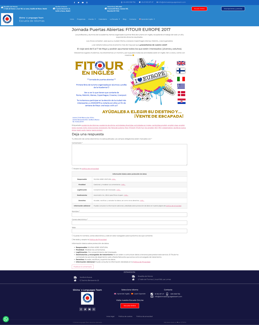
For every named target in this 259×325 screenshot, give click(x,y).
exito (85, 128)
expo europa (93, 128)
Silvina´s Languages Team (31, 18)
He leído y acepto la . (90, 239)
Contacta (132, 19)
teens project (97, 130)
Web (74, 227)
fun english (149, 128)
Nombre (76, 211)
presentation (167, 128)
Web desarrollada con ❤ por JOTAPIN (175, 322)
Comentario (77, 143)
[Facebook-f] (74, 2)
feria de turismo (117, 128)
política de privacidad (90, 169)
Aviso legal (110, 316)
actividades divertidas (124, 125)
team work (81, 130)
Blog (124, 19)
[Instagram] (86, 2)
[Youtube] (82, 2)
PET (160, 128)
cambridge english (159, 125)
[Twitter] (78, 2)
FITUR (138, 128)
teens (88, 130)
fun (142, 128)
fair (109, 128)
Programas (81, 19)
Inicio (72, 19)
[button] (6, 319)
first (126, 128)
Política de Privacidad (98, 240)
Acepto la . (86, 169)
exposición (103, 128)
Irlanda (91, 19)
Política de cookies (125, 316)
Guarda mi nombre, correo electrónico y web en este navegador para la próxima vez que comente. (113, 236)
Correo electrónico (80, 219)
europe (79, 128)
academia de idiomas (90, 125)
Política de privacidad (144, 316)
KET (156, 128)
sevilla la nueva (180, 128)
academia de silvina (107, 125)
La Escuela (114, 19)
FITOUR (132, 128)
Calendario (103, 19)
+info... (113, 179)
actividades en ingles (142, 125)
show (74, 130)
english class (173, 125)
